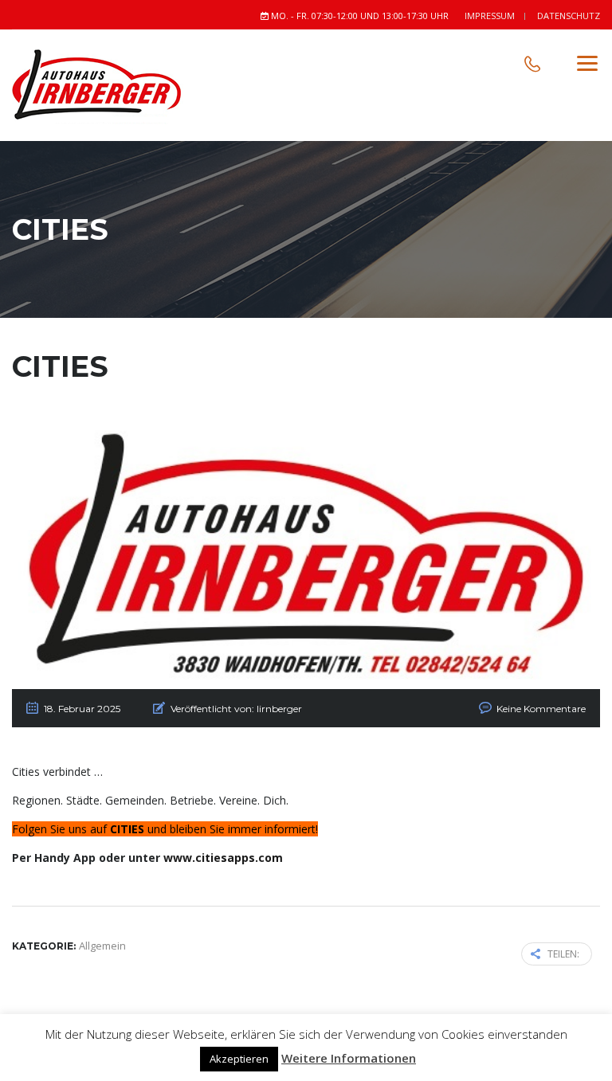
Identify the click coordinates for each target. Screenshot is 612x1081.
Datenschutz (568, 16)
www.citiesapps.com (223, 857)
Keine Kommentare (541, 709)
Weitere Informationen (348, 1058)
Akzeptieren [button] (239, 1059)
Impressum (490, 16)
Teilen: (563, 954)
